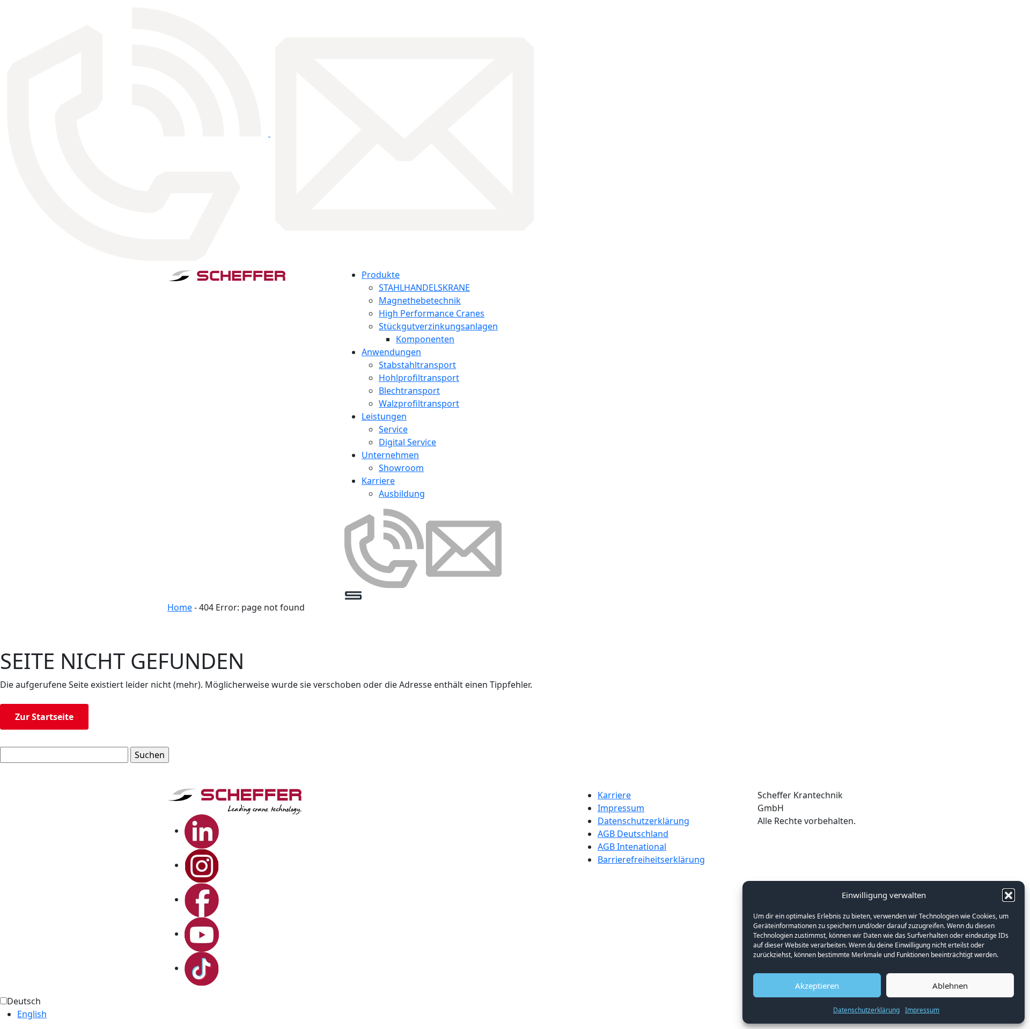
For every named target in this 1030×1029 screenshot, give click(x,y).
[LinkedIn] (202, 830)
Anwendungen (391, 352)
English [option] (32, 1014)
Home (179, 607)
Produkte (381, 275)
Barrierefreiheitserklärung (651, 859)
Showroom (401, 468)
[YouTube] (202, 933)
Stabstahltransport (417, 365)
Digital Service (407, 442)
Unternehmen (390, 455)
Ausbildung (402, 493)
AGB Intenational (632, 846)
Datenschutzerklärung (866, 1010)
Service (393, 429)
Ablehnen (950, 985)
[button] (1008, 895)
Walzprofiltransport (419, 403)
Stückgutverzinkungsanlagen (438, 326)
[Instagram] (202, 865)
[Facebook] (202, 899)
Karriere (378, 481)
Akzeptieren (817, 985)
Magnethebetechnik (420, 300)
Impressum (922, 1010)
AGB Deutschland (633, 834)
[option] (523, 1014)
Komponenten (425, 339)
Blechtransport (409, 390)
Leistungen (384, 416)
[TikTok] (202, 968)
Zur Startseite (44, 717)
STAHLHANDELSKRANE (424, 287)
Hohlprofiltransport (419, 378)
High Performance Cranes (431, 313)
